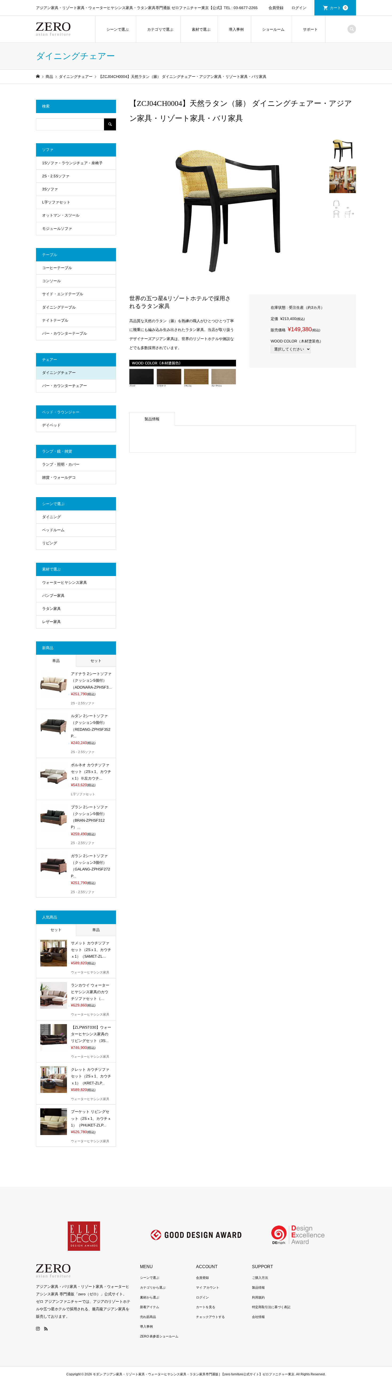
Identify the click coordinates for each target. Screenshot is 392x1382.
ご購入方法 (260, 1278)
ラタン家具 (51, 608)
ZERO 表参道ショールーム (159, 1336)
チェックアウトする (210, 1317)
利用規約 (258, 1297)
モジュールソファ (57, 228)
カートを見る (205, 1307)
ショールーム (273, 29)
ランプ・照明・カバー (60, 464)
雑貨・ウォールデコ (59, 477)
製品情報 (152, 419)
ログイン (298, 8)
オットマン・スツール (60, 215)
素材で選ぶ (201, 29)
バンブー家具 (53, 595)
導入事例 (236, 29)
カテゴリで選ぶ (160, 29)
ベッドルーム (53, 530)
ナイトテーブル (55, 320)
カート (338, 8)
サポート (310, 29)
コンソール (51, 281)
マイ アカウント (207, 1287)
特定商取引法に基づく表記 (271, 1307)
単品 (56, 660)
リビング (49, 543)
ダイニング (51, 517)
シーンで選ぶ (118, 29)
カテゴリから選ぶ (153, 1287)
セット (96, 660)
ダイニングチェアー (59, 372)
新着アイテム (149, 1307)
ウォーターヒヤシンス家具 (64, 582)
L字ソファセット (56, 202)
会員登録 (276, 8)
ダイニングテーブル (59, 307)
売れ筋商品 (148, 1317)
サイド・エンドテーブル (62, 294)
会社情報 (258, 1317)
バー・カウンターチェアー (64, 386)
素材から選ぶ (149, 1297)
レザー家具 (51, 622)
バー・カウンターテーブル (64, 333)
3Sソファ (50, 189)
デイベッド (51, 425)
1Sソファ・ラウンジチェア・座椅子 (72, 163)
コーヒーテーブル (57, 268)
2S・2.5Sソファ (55, 176)
